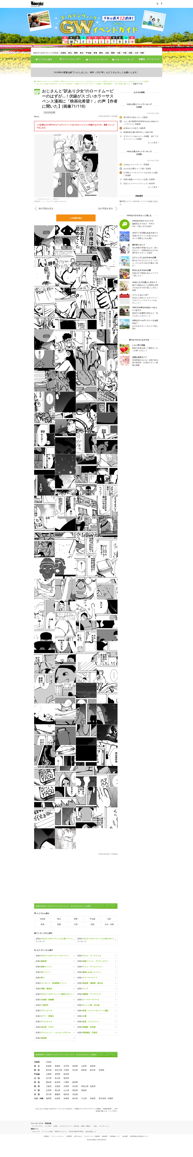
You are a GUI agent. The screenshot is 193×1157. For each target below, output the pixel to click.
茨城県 (101, 1070)
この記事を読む (75, 218)
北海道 (63, 53)
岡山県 (57, 1090)
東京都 (48, 1070)
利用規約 (46, 1136)
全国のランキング (54, 940)
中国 (124, 53)
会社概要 (125, 1136)
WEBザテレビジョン (61, 1131)
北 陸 (37, 1078)
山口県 (66, 1090)
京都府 (57, 1086)
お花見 (56, 1126)
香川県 (48, 1094)
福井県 (66, 1078)
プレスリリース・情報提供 (92, 1136)
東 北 (37, 1066)
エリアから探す (45, 59)
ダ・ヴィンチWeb (47, 1131)
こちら (43, 127)
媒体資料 (104, 1136)
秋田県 (75, 1066)
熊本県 (75, 1098)
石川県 (48, 1078)
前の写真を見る (46, 208)
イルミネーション (104, 1126)
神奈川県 (58, 1070)
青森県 (57, 1066)
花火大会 (76, 1126)
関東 (76, 53)
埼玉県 (75, 1070)
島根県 (84, 1090)
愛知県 (48, 1082)
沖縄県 (110, 1098)
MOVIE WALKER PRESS (76, 1131)
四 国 (37, 1094)
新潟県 (66, 1074)
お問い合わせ (78, 1136)
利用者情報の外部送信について (139, 1136)
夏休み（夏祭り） (86, 1126)
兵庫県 (66, 1086)
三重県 (66, 1082)
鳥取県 (75, 1090)
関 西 (37, 1086)
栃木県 (92, 1070)
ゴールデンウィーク (66, 1126)
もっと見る (153, 142)
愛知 (101, 53)
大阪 (119, 53)
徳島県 (66, 1094)
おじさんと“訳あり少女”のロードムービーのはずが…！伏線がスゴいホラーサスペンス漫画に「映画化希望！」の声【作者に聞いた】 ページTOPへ (77, 1110)
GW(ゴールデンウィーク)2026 (45, 53)
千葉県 (66, 1070)
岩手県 (66, 1066)
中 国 (37, 1090)
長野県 (57, 1074)
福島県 (92, 1066)
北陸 (107, 53)
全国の (52, 955)
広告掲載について (115, 1136)
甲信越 (88, 53)
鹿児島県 (102, 1098)
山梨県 (48, 1074)
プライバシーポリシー (57, 1136)
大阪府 (48, 1086)
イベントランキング (98, 59)
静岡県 (75, 1082)
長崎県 (66, 1098)
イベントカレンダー (71, 59)
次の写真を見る (105, 208)
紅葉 (95, 1126)
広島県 (48, 1090)
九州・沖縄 (139, 53)
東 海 (37, 1082)
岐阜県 (57, 1082)
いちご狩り (48, 1126)
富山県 (57, 1078)
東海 (95, 53)
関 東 (37, 1070)
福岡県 (48, 1098)
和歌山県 (84, 1086)
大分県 (84, 1098)
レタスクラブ (36, 1131)
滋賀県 (92, 1086)
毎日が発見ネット (91, 1131)
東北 (70, 53)
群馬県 (84, 1070)
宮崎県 (92, 1098)
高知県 (75, 1094)
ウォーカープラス (37, 1126)
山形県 (84, 1066)
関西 (113, 53)
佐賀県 (57, 1098)
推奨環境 (69, 1136)
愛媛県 (57, 1094)
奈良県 (75, 1086)
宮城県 (48, 1066)
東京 (82, 53)
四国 (130, 53)
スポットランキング (124, 59)
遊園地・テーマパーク (149, 59)
